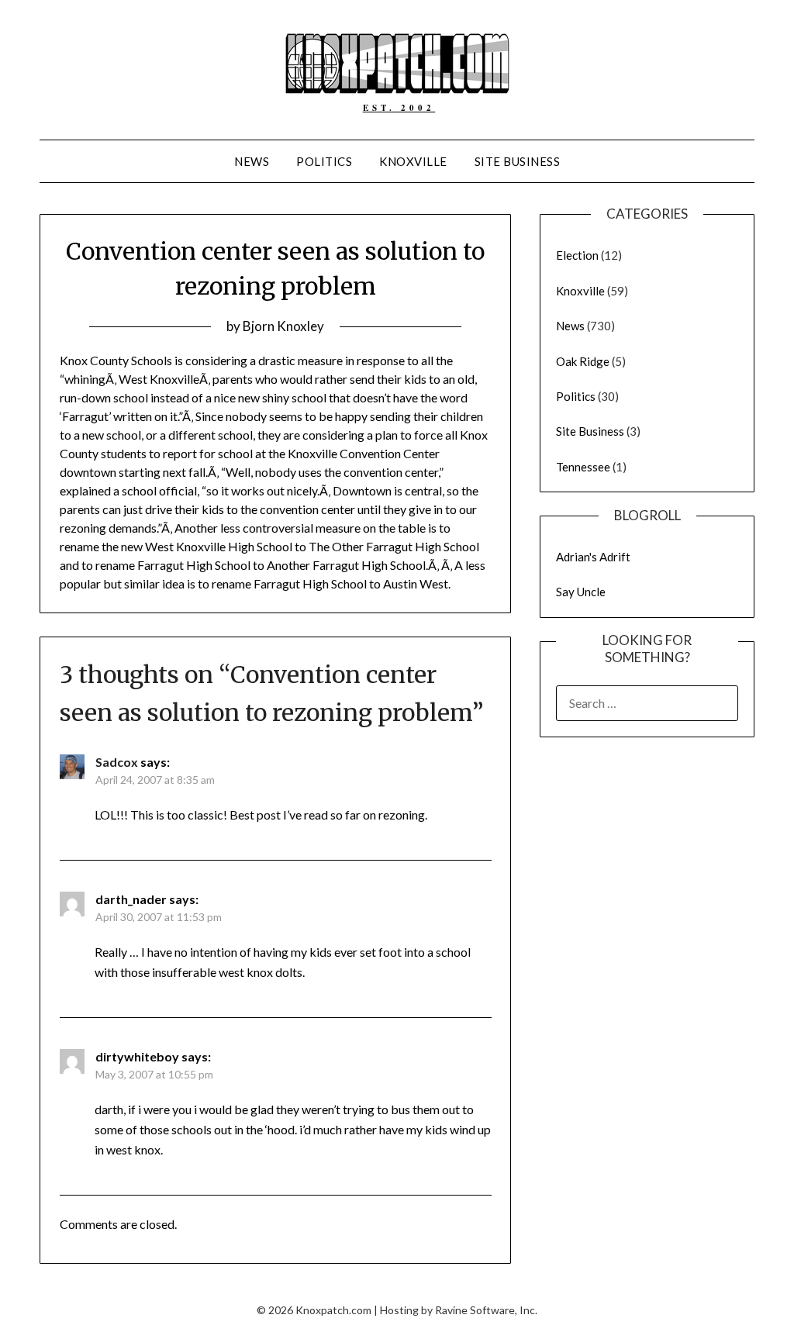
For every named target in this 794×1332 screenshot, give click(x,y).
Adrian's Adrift (593, 557)
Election (577, 255)
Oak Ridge (582, 361)
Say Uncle (581, 592)
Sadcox (116, 761)
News (251, 161)
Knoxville (413, 161)
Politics (324, 161)
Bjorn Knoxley (283, 326)
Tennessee (583, 467)
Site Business (518, 161)
